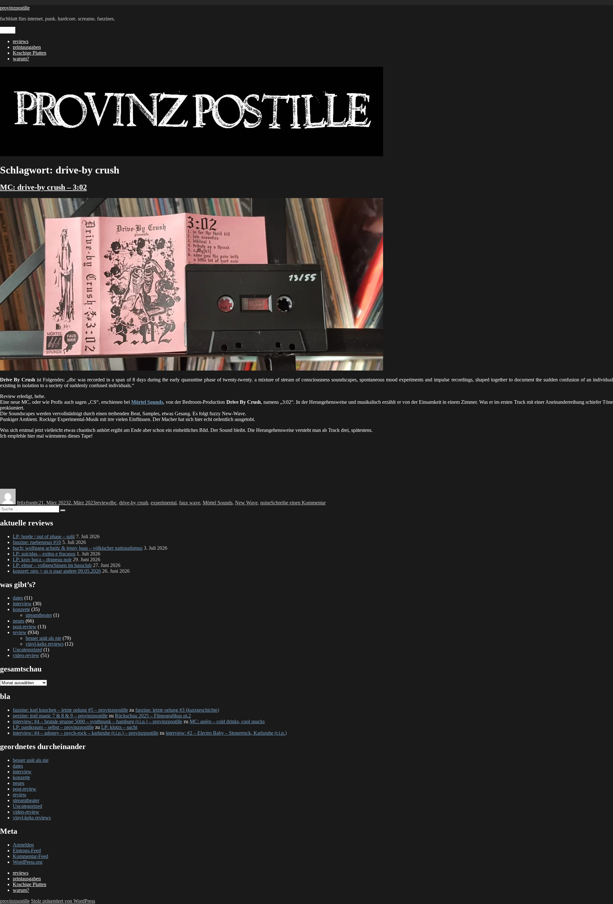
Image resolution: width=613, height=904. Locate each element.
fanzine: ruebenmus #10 (37, 542)
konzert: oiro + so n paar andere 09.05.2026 (57, 571)
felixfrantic (28, 502)
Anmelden (23, 844)
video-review (26, 655)
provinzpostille (15, 8)
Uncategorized (27, 649)
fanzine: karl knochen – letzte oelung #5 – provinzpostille (70, 710)
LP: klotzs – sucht (119, 727)
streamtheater (39, 615)
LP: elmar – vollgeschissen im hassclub (52, 565)
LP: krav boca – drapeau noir (42, 559)
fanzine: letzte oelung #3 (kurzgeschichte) (177, 710)
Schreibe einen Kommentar (298, 502)
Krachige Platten (29, 53)
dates (18, 598)
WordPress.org (27, 862)
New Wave (246, 502)
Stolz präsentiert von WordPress (63, 901)
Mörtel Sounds (147, 402)
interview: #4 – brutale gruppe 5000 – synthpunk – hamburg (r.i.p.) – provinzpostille (97, 721)
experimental (164, 502)
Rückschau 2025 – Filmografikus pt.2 (153, 715)
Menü (8, 30)
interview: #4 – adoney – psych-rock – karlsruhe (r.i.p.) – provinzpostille (85, 733)
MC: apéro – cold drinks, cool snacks (227, 721)
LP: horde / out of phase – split (44, 536)
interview (22, 603)
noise (265, 502)
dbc (113, 502)
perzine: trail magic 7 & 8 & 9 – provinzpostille (60, 715)
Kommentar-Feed (30, 856)
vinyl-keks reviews (45, 644)
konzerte (21, 609)
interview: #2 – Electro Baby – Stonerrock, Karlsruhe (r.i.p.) (226, 733)
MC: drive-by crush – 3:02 (43, 187)
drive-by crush (133, 502)
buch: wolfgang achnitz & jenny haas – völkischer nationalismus (77, 548)
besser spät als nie (43, 638)
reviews (20, 41)
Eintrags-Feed (27, 850)
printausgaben (27, 47)
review (102, 502)
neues (18, 621)
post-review (24, 626)
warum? (21, 58)
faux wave (189, 502)
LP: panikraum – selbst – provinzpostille (53, 727)
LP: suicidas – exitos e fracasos (44, 553)
